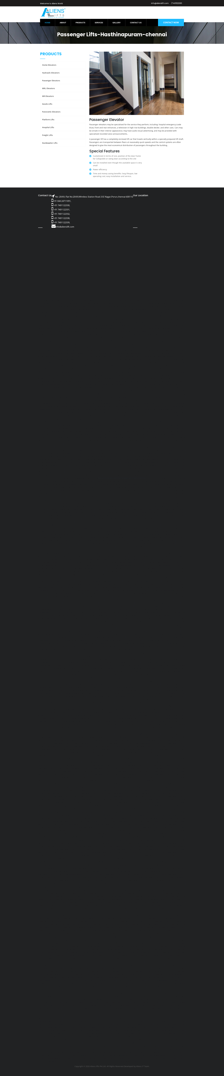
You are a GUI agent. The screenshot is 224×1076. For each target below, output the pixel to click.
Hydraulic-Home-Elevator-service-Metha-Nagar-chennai (92, 362)
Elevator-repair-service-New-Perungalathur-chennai (87, 493)
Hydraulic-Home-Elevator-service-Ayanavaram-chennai (156, 328)
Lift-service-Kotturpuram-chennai (64, 559)
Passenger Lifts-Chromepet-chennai (140, 908)
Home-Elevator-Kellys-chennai (169, 1024)
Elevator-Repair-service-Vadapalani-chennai (59, 730)
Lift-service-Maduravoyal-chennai (91, 565)
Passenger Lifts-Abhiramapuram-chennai (58, 883)
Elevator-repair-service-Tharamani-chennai (105, 540)
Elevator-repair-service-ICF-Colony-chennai (135, 446)
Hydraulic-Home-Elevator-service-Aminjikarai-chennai (64, 315)
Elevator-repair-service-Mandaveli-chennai (92, 465)
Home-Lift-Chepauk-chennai (113, 996)
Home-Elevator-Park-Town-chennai (169, 1042)
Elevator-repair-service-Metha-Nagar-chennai (88, 471)
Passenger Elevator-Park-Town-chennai (90, 958)
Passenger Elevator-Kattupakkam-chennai (131, 933)
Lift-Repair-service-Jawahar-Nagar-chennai (92, 684)
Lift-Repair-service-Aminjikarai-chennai (96, 643)
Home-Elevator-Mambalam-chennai (133, 1033)
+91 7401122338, (61, 218)
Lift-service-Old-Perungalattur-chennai (105, 593)
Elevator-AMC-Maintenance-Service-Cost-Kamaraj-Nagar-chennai (154, 808)
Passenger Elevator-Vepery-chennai (133, 974)
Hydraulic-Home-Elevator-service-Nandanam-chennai (146, 372)
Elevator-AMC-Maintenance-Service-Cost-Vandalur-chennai (125, 874)
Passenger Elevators (51, 80)
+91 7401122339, (61, 222)
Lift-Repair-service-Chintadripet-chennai (142, 659)
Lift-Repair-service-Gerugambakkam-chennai (128, 671)
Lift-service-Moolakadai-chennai (101, 577)
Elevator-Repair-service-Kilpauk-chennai (121, 693)
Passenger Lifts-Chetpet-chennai (54, 905)
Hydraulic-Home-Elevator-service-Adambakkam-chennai (96, 303)
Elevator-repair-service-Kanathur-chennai (152, 456)
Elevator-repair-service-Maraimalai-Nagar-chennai (135, 468)
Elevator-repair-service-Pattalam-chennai (71, 503)
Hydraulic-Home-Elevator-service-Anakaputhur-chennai (122, 315)
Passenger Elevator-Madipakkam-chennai (90, 946)
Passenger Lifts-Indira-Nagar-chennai (148, 924)
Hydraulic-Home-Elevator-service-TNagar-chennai (159, 434)
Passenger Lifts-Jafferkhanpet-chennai (123, 927)
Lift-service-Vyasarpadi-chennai (163, 631)
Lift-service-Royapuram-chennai (134, 615)
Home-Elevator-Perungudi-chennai (139, 1046)
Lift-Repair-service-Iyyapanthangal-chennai (152, 680)
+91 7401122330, (61, 205)
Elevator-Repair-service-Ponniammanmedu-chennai (127, 721)
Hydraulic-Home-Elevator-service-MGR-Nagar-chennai (147, 362)
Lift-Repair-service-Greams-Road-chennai (110, 674)
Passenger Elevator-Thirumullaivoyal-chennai (128, 968)
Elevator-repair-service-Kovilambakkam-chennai (159, 453)
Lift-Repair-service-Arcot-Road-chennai (154, 646)
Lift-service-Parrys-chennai (127, 596)
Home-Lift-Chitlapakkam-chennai (98, 999)
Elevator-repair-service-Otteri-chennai (140, 496)
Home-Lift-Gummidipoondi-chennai (153, 1011)
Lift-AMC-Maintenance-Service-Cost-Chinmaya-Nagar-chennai (143, 771)
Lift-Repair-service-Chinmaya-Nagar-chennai (96, 659)
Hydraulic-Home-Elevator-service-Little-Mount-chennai (120, 347)
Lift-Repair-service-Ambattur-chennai (162, 640)
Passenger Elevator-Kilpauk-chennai (146, 936)
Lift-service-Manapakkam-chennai (163, 565)
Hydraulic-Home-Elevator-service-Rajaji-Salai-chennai (122, 406)
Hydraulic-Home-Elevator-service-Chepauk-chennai (63, 337)
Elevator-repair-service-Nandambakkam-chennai (124, 484)
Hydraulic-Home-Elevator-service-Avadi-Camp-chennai (64, 325)
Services (99, 22)
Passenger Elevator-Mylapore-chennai (153, 949)
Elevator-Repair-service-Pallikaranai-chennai (86, 715)
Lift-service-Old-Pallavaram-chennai (66, 593)
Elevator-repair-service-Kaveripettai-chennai (118, 450)
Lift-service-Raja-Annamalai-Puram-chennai (116, 609)
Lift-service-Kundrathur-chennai (170, 559)
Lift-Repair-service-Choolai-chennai (80, 662)
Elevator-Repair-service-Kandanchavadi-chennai (136, 687)
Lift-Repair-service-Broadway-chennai (80, 655)
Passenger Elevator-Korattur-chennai (153, 943)
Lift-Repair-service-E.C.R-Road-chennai (92, 665)
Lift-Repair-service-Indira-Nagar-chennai (67, 680)
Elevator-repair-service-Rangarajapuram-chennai (100, 521)
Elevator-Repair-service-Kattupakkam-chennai (88, 690)
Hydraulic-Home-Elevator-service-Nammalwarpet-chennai (89, 372)
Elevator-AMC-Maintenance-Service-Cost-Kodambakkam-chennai (123, 824)
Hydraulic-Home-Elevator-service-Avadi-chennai (122, 325)
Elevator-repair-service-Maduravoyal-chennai (97, 462)
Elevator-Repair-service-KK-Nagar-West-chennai (61, 696)
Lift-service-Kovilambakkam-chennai (100, 559)
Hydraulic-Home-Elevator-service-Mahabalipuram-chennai (126, 353)
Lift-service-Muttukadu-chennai (169, 577)
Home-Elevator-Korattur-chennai (168, 1030)
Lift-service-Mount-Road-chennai (135, 577)
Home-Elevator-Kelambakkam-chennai (133, 1024)
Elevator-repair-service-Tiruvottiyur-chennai (152, 543)
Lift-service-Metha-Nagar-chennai (120, 571)
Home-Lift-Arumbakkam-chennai (80, 989)
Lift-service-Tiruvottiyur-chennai (64, 631)
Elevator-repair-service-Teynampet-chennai (59, 540)
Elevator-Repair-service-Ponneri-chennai (79, 721)
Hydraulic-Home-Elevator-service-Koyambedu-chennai (100, 343)
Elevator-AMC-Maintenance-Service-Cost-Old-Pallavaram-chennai (123, 843)
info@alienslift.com (160, 3)
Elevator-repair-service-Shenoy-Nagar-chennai (125, 531)
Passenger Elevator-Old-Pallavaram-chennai (137, 952)
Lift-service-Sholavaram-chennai (78, 621)
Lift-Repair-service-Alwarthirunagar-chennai (120, 640)
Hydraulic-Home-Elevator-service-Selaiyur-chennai (102, 418)
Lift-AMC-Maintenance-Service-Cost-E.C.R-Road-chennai (112, 780)
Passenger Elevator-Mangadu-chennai (68, 949)
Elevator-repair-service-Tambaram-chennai (162, 537)
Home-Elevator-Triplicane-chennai (80, 1055)
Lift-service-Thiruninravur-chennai (98, 627)
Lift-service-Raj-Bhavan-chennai (79, 612)
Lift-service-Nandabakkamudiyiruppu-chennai (98, 581)
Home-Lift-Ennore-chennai (62, 1005)
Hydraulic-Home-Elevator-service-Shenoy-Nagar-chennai (65, 421)
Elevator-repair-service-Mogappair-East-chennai (74, 478)
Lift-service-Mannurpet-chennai (156, 568)
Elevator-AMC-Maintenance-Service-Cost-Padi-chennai (77, 849)
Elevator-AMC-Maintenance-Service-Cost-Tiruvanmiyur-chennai (99, 868)
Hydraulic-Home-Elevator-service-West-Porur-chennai (87, 440)
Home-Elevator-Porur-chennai (142, 1049)
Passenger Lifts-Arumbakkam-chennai (73, 896)
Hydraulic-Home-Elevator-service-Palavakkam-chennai (77, 387)
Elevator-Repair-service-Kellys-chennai (81, 693)
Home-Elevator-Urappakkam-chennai (119, 1055)
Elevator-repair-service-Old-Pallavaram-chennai (137, 493)
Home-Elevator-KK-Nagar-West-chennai (126, 1027)
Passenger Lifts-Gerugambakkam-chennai (82, 918)
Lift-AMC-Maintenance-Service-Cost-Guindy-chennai (135, 796)
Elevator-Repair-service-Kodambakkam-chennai (112, 696)
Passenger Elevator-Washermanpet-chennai (116, 977)
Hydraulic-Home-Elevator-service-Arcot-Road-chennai (141, 318)
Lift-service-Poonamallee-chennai (116, 602)
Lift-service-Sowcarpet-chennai (147, 621)
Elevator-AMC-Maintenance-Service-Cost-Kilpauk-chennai (78, 821)
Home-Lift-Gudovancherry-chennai (82, 1011)
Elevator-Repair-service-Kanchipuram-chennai (87, 687)
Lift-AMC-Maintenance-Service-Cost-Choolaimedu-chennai (86, 777)
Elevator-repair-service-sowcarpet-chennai (116, 534)
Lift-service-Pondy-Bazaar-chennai (80, 602)
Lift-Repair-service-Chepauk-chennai (162, 655)
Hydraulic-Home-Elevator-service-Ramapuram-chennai (92, 409)
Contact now (171, 22)
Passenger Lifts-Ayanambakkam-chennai (74, 899)
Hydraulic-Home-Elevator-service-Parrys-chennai (97, 390)
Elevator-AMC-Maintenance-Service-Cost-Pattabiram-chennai (117, 861)
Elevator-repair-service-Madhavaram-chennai (146, 459)
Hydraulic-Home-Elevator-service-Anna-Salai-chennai (86, 318)
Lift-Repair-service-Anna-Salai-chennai (113, 646)
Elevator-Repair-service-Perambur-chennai (89, 718)
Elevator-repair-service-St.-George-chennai (62, 537)
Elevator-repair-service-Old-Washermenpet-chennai (93, 496)
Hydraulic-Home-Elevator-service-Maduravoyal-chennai (65, 353)
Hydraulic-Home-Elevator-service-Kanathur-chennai (63, 347)
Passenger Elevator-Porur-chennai (105, 964)
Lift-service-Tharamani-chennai (64, 627)
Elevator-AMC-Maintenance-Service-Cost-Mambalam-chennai (118, 833)
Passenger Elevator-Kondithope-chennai (111, 943)
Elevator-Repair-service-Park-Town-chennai (135, 715)
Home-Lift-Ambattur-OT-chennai (145, 983)
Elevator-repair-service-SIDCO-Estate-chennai (70, 534)
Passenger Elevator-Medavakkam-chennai (110, 949)
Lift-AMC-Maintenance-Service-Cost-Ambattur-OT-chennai (66, 749)
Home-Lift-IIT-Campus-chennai (82, 1014)
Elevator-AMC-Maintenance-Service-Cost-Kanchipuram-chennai (71, 812)
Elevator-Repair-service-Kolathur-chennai (58, 699)
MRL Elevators (48, 88)
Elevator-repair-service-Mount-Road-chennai (70, 481)
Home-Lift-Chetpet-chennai (143, 996)
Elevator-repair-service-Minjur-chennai (81, 475)
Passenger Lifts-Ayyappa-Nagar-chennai (153, 899)
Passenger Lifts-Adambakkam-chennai (99, 883)
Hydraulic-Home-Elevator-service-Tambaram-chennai (111, 428)
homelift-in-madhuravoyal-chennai (87, 300)
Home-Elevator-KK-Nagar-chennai (87, 1027)
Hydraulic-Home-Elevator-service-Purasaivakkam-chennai (92, 403)
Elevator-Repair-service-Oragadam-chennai (104, 712)
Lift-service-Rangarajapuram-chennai (150, 612)
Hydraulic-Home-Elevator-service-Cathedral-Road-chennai (95, 334)
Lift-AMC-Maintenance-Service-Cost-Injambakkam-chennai (142, 802)
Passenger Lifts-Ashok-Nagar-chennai (113, 896)
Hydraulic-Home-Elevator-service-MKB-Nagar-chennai (104, 365)
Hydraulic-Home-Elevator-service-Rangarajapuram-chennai (154, 409)
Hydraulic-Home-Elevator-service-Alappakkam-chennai (129, 309)
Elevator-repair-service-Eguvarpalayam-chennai (136, 443)
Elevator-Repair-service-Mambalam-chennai (138, 702)
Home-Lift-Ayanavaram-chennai (91, 992)
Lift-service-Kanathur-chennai (54, 562)
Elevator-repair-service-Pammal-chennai (132, 499)
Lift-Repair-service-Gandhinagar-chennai (83, 671)
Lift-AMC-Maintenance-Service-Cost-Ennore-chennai (135, 783)
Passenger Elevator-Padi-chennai (155, 955)
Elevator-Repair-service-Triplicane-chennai (116, 727)
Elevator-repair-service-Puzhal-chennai (106, 515)
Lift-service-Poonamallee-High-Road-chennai (157, 602)
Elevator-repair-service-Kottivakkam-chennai (59, 453)
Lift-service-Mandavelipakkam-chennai (86, 568)
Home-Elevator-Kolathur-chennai (95, 1030)
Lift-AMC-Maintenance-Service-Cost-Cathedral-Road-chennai (119, 768)
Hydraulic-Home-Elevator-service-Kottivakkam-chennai (75, 340)
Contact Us (136, 22)
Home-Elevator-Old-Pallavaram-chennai (100, 1039)
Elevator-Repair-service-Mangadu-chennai (75, 705)
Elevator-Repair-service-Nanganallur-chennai (63, 709)
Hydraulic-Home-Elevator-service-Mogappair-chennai (158, 365)
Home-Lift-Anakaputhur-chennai (64, 986)
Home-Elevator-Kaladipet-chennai (151, 1017)
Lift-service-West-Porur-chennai (89, 634)
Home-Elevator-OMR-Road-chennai (139, 1039)
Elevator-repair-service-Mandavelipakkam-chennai (141, 465)
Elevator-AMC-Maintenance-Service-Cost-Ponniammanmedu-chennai (140, 858)
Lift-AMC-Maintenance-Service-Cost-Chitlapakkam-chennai (118, 774)
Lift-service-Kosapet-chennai (144, 556)
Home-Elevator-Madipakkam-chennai (94, 1033)
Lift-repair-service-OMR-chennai (53, 300)
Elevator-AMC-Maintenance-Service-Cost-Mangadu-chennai (90, 836)
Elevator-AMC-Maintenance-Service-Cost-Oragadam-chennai (103, 846)
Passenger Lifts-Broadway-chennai (85, 902)
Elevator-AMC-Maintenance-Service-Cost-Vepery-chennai (101, 877)
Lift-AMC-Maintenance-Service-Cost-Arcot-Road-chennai (119, 755)
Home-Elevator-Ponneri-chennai (64, 1049)
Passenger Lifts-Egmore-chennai (109, 911)
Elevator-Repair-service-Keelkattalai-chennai (136, 690)
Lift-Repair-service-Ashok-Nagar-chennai (88, 649)
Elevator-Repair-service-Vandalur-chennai (153, 730)
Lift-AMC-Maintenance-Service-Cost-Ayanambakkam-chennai (114, 762)
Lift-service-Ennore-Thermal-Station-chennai (123, 553)
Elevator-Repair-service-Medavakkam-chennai (120, 705)
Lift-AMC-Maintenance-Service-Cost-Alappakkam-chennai (132, 743)
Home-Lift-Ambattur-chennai (113, 983)
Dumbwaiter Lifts (49, 143)
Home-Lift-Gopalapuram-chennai (119, 1008)
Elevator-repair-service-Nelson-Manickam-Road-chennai (84, 490)
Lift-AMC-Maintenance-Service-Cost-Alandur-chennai (75, 743)
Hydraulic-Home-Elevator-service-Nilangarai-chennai (66, 381)
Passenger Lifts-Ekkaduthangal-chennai (147, 911)
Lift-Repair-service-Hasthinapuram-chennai (132, 677)
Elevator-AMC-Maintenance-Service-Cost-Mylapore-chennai (67, 840)
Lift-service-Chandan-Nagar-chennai (128, 549)
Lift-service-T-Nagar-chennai (97, 631)
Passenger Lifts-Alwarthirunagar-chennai (166, 886)
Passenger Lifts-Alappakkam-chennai (90, 886)
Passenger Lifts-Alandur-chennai (54, 886)
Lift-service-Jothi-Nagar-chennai (75, 556)
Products (80, 22)
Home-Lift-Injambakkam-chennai (154, 1014)
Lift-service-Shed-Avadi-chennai (156, 618)
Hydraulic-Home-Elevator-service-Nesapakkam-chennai (96, 378)
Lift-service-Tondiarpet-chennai (130, 631)
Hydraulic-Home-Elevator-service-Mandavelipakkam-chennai (154, 356)
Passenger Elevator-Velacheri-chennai (92, 974)
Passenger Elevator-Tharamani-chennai (84, 968)
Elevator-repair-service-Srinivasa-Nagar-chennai (162, 534)
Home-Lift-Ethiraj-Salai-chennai (123, 1005)
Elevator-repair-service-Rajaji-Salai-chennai (59, 518)
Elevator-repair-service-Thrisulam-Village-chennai (104, 543)
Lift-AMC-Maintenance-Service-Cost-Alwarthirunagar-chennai (99, 746)
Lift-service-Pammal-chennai (97, 596)
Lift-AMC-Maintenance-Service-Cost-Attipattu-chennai (148, 758)
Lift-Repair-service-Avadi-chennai (164, 649)
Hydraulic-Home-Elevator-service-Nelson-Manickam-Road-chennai (125, 375)
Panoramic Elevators (51, 112)
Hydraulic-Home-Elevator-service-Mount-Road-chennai (122, 368)
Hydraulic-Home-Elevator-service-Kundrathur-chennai (157, 343)
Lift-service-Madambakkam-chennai (125, 562)
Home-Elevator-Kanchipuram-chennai (82, 1021)
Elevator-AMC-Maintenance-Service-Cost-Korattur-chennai (77, 830)
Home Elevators (49, 65)
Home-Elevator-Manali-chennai (168, 1033)
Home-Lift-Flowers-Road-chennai (157, 1005)
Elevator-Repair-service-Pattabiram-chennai (70, 724)
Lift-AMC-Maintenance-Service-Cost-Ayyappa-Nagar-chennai (91, 765)
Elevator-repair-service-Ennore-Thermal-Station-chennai (83, 446)
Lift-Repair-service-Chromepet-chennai (161, 662)
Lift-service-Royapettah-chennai (101, 615)
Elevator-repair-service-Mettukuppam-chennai (136, 471)
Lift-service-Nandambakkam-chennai (142, 581)
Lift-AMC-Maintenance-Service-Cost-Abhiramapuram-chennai (144, 737)
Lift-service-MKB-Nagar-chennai (106, 574)
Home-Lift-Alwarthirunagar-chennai (79, 983)
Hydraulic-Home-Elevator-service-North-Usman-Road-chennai (126, 381)
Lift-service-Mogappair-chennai (140, 574)
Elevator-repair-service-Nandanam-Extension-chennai (76, 487)
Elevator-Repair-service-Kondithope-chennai (102, 699)
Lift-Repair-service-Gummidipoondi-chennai (86, 677)
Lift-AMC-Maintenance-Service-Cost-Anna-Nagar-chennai (94, 752)
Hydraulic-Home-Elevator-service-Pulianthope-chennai (120, 400)
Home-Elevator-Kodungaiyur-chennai (58, 1030)
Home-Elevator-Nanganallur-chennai (166, 1036)
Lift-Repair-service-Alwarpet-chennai (78, 640)
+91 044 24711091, (62, 201)
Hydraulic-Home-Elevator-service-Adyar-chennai (61, 306)
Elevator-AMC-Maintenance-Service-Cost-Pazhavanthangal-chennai (120, 852)
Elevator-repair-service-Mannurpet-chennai (87, 468)
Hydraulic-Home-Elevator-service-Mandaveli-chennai (96, 356)
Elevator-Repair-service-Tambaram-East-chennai (118, 724)
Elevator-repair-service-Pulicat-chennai (116, 512)
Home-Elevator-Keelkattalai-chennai (94, 1024)
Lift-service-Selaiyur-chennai (124, 618)
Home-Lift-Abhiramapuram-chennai (155, 977)
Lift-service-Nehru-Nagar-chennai (147, 584)
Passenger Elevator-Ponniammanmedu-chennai (61, 964)
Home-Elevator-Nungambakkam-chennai (58, 1039)
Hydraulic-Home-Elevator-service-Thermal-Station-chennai (135, 431)
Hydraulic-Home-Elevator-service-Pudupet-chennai (63, 400)
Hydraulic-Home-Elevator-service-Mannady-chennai (63, 359)
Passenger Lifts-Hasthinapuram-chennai (69, 924)
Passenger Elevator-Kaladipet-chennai (56, 930)
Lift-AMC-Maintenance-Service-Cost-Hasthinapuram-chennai (107, 799)
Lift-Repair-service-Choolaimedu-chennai (119, 662)
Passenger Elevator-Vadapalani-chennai (153, 971)
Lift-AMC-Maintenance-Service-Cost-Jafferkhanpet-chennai (119, 805)
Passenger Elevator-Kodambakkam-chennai (127, 939)
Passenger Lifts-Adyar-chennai (135, 883)
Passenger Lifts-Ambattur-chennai (57, 890)
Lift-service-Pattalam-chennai (157, 596)
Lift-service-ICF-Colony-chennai (164, 553)
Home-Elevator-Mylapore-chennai (129, 1036)
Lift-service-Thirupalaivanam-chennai (136, 627)
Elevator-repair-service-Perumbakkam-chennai (122, 506)
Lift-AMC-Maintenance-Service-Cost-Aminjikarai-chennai (125, 749)
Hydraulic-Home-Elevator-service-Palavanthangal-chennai (136, 387)
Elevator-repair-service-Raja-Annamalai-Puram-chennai (156, 515)
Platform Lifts (48, 119)
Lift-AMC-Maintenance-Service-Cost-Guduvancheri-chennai (78, 796)
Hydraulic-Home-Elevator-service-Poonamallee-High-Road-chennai (150, 397)
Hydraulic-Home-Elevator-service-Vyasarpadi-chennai (119, 437)
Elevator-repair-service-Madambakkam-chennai (98, 459)
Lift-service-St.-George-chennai (71, 624)
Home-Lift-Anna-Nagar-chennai (98, 986)
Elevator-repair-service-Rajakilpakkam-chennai (105, 518)
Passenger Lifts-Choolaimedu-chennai (101, 908)
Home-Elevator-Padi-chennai (98, 1042)
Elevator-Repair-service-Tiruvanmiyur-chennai (70, 727)
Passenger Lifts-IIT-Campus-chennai (109, 924)
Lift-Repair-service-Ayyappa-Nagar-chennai (143, 652)
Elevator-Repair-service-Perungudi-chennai (136, 718)
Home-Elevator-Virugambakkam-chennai (88, 1061)
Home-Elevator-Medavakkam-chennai (92, 1036)
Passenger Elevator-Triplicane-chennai (68, 971)
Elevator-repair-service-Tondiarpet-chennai (92, 546)
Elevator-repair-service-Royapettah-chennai (89, 524)
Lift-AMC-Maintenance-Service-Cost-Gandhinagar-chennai (66, 790)
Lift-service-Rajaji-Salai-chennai (156, 609)
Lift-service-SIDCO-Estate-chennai (113, 621)
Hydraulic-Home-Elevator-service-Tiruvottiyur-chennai (105, 434)
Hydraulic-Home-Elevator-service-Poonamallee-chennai (85, 397)
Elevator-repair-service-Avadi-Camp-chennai (138, 440)
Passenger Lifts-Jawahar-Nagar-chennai (164, 927)
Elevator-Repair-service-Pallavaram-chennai (162, 709)
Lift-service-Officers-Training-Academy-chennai (123, 590)
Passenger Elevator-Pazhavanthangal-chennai (138, 958)
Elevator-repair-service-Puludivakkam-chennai (161, 512)
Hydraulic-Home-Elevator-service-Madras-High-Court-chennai (153, 350)
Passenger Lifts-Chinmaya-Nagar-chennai (93, 905)
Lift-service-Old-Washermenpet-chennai (146, 593)
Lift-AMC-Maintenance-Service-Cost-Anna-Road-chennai (152, 752)
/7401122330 (176, 3)
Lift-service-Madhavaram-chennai (162, 562)
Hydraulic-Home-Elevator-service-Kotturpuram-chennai (131, 340)
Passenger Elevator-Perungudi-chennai (80, 961)
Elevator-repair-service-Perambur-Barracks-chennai (120, 503)
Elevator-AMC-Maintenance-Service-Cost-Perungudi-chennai (102, 855)
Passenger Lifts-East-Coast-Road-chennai (69, 911)
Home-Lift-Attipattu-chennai (145, 989)
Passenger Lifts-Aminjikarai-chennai (135, 890)
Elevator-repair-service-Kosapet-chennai (163, 450)
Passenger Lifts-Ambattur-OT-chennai (96, 890)
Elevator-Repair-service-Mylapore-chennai (165, 705)
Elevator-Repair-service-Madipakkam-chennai (91, 702)
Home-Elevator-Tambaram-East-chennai (68, 1052)
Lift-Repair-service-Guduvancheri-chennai (153, 674)
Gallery (117, 22)
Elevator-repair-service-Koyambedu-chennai (59, 456)
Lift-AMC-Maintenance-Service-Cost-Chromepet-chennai (146, 777)
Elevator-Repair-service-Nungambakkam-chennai (112, 709)
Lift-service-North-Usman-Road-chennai (78, 590)
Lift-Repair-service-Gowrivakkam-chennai (68, 674)
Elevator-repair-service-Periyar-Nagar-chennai (72, 506)
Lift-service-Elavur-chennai (85, 553)
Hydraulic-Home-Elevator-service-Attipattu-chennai (159, 322)
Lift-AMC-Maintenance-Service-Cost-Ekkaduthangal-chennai (78, 783)
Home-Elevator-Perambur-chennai (101, 1046)
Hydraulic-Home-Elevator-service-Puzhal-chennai (148, 403)
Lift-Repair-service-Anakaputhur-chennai (138, 643)
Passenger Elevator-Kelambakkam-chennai (69, 936)
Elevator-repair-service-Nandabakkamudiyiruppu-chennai (69, 484)
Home (50, 22)
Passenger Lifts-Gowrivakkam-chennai (165, 918)
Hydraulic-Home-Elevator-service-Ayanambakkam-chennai (95, 328)
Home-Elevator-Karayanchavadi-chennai (164, 1021)
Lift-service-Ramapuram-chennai (113, 612)
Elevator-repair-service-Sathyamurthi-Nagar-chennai (132, 528)
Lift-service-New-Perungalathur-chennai (153, 587)
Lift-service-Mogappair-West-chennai (66, 577)
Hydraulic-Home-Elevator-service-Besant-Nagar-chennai (127, 331)
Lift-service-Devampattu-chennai (164, 549)
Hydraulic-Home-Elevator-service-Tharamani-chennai (77, 431)
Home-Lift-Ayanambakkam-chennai (57, 992)
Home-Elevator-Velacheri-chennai (125, 1058)
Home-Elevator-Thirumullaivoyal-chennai (148, 1052)
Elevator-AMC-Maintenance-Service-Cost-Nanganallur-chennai (134, 840)
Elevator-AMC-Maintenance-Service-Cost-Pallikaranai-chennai (137, 849)
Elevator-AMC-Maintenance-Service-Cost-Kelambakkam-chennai (105, 818)
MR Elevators (48, 96)
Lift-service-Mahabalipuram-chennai (127, 565)
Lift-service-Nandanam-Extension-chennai (70, 584)
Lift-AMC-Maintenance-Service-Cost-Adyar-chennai (114, 740)
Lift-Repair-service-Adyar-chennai (67, 637)
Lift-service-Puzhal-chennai (78, 609)
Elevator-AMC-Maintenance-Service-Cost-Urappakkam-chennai (80, 871)
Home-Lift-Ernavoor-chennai (91, 1005)
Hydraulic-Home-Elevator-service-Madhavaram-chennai (92, 350)
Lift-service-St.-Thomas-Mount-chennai (108, 624)
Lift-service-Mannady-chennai (122, 568)
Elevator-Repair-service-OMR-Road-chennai (59, 712)
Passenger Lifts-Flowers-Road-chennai (149, 914)
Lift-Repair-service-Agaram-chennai (106, 637)
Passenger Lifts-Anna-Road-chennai (105, 893)
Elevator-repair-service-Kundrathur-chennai (106, 456)
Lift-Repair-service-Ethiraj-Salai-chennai (145, 668)
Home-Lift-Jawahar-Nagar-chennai (115, 1017)
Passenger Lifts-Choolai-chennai (64, 908)
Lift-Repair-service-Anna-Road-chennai (74, 646)
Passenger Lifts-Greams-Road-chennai (57, 921)
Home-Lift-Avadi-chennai (174, 989)
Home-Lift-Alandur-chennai (131, 980)
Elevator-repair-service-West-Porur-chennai (87, 549)
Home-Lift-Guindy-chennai (117, 1011)
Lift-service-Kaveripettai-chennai (110, 556)
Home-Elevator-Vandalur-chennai (89, 1058)
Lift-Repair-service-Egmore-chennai (132, 665)
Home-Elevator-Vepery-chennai (160, 1058)
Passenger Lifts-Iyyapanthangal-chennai (82, 927)
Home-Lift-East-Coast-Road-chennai (112, 1002)
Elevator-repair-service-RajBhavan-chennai (153, 518)
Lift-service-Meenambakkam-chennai (84, 571)
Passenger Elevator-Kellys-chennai (109, 936)
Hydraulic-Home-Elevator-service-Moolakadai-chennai (64, 368)
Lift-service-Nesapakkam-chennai (115, 587)
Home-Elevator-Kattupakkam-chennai (56, 1024)
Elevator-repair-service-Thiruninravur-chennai (151, 540)
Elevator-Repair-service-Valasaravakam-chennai (107, 730)
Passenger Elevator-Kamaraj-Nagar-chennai (99, 930)
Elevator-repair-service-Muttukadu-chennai (116, 481)
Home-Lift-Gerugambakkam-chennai (81, 1008)
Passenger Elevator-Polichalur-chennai (123, 961)
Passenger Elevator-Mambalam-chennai (135, 946)
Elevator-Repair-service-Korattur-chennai (147, 699)
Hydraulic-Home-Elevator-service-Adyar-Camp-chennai (155, 303)
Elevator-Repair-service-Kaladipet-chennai (137, 684)
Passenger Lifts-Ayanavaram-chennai (114, 899)
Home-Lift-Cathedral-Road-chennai (80, 996)
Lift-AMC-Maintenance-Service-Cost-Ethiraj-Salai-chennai (98, 787)
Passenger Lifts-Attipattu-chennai (150, 896)
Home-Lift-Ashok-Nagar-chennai (113, 989)
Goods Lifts (47, 104)
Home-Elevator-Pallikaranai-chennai (131, 1042)
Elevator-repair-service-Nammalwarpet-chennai (162, 481)
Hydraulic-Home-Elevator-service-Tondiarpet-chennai (64, 437)
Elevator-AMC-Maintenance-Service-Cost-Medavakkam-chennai (153, 836)
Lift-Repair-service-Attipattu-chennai (128, 649)
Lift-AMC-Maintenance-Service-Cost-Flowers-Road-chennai (156, 787)
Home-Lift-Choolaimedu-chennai (161, 999)
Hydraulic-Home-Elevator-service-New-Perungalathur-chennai (155, 378)
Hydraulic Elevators (51, 73)
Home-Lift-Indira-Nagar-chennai (117, 1014)
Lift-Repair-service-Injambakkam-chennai (109, 680)
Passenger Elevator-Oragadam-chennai (74, 955)
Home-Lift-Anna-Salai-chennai (162, 986)
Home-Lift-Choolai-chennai (129, 999)
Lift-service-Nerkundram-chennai (81, 587)
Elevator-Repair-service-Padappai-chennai (147, 712)
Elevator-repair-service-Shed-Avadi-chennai (78, 531)
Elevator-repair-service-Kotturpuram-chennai (109, 453)
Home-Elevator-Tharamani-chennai (108, 1052)
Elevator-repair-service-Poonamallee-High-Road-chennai (123, 509)
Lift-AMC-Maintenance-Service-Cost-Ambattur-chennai (158, 746)
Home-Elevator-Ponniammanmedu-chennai (103, 1049)
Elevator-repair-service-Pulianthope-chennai (71, 512)
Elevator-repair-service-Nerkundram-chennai (137, 490)
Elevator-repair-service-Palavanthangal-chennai (85, 499)
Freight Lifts (47, 135)
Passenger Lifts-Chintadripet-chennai (135, 905)
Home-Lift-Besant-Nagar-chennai (161, 992)
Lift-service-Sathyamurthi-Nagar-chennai (88, 618)
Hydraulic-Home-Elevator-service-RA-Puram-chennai (63, 412)
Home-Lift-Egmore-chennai (145, 1002)
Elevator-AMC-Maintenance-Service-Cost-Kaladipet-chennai (92, 808)
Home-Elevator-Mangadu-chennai (54, 1036)
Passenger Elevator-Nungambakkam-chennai (92, 952)
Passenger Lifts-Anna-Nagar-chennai (67, 893)
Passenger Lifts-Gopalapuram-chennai (125, 918)
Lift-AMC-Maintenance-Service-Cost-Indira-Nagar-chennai (80, 802)
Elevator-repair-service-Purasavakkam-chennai (61, 515)
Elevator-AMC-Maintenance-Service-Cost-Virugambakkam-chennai (83, 880)
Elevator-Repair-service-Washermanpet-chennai (89, 737)
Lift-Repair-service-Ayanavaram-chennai (99, 652)
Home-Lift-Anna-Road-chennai (130, 986)
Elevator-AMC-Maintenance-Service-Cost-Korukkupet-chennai (139, 830)
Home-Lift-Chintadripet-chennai (63, 999)
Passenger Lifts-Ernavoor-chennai (72, 914)
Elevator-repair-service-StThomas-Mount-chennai (112, 537)
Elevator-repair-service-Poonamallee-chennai (71, 509)
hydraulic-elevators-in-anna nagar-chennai (128, 300)
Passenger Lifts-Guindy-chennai (134, 921)
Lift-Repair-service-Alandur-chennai (145, 637)
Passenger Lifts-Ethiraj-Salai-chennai (110, 914)
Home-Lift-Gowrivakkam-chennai (156, 1008)
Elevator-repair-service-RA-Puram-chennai (147, 521)
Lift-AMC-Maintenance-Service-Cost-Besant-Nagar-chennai (151, 765)
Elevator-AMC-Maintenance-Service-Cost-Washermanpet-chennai (151, 880)
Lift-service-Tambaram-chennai (145, 624)
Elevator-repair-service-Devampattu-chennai (87, 443)
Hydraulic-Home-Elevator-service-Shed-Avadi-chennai (157, 418)
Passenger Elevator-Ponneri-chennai (165, 961)
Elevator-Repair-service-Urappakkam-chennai (162, 727)
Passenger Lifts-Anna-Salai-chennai (143, 893)
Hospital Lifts (48, 127)
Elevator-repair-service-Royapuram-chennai (136, 524)
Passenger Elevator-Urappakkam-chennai (110, 971)
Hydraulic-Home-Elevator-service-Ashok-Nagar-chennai (105, 322)
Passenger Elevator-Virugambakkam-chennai (70, 977)
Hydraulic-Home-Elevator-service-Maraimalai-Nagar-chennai (120, 359)
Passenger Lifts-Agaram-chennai (168, 883)
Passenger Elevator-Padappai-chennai (116, 955)
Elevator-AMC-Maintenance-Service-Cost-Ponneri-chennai (77, 858)
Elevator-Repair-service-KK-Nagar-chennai (163, 693)
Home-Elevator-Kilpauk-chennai (53, 1027)
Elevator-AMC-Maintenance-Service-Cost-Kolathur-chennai (103, 827)
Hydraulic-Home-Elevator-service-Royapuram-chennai (87, 415)
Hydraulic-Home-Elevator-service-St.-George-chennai (141, 425)
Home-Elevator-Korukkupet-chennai (55, 1033)
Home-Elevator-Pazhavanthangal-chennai (61, 1046)
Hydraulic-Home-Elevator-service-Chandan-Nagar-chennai (155, 334)
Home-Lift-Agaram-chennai (102, 980)
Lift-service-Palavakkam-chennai (64, 596)
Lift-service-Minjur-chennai (74, 574)
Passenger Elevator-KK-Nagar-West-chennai (81, 939)
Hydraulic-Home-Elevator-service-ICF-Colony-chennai (119, 337)
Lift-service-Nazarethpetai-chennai (110, 584)
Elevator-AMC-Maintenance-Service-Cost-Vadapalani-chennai (143, 871)
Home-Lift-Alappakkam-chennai (161, 980)
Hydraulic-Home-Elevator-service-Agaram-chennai (74, 309)
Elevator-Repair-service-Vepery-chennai (93, 734)
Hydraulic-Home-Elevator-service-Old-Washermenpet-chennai (113, 384)
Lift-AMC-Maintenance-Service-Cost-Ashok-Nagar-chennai (91, 758)
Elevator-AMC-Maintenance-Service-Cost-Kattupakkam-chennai (123, 815)
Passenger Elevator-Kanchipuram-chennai (143, 930)
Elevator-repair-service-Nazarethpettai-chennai (129, 487)
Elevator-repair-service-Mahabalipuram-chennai (144, 462)
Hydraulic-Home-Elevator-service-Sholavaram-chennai (123, 421)
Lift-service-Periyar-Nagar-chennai (155, 599)
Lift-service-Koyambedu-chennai (136, 559)
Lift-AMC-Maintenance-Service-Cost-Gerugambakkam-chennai (129, 790)
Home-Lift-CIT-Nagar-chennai (78, 1002)
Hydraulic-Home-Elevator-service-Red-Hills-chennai (121, 412)
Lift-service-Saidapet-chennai (166, 615)
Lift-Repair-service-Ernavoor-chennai (104, 668)
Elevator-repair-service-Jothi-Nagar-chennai (71, 450)
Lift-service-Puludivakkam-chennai (152, 606)
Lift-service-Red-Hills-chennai (69, 615)
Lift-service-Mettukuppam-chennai (156, 571)
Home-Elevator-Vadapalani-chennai (158, 1055)
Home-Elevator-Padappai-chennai (64, 1042)
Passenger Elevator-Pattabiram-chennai (143, 964)
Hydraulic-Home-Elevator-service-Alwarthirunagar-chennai (97, 312)
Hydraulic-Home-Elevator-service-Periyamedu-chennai (117, 393)
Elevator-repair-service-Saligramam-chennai (81, 528)
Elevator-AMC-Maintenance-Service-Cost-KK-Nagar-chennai (139, 821)
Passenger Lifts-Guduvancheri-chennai (98, 921)
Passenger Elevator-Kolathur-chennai (68, 943)
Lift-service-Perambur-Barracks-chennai (83, 599)
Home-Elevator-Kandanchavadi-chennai (122, 1021)
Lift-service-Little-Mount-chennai (88, 562)
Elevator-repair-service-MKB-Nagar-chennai (126, 475)
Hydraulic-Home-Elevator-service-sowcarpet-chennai (87, 425)
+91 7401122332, (61, 213)
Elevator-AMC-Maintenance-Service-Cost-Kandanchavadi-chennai (137, 812)
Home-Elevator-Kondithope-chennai (131, 1030)
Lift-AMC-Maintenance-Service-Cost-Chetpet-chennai (84, 771)
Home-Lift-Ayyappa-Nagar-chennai (126, 992)
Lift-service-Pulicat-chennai (118, 606)
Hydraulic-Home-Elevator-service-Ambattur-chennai (157, 312)
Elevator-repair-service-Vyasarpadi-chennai (138, 546)
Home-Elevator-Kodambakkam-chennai (167, 1027)
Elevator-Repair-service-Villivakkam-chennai (137, 734)
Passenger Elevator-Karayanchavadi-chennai (86, 933)
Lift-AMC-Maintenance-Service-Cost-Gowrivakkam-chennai (105, 793)
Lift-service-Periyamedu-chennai (121, 599)
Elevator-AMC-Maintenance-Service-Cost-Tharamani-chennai (106, 865)
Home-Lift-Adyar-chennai (74, 980)
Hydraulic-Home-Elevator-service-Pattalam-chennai (148, 390)
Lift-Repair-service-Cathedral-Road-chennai (122, 655)
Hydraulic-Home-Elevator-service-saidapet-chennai (141, 415)
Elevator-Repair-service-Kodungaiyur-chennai (161, 696)
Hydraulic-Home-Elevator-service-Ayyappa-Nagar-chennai (66, 331)
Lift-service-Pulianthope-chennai (83, 606)
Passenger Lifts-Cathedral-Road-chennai (126, 902)
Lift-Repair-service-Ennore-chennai (66, 668)
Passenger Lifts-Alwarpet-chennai (127, 886)
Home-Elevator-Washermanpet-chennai (129, 1061)
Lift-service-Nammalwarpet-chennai (55, 581)
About (63, 22)
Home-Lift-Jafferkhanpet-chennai (80, 1017)
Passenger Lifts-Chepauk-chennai (166, 902)
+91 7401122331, (61, 209)
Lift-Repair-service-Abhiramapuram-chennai (129, 634)
